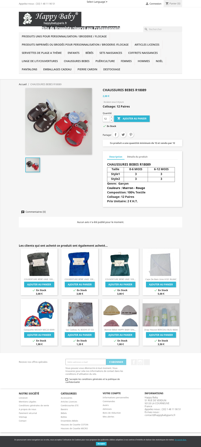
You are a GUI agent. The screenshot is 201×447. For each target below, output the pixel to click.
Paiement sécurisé (28, 413)
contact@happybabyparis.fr (160, 415)
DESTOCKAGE (111, 69)
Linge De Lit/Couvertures (40, 61)
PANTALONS (29, 69)
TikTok (147, 362)
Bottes (64, 417)
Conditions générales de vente (34, 405)
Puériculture (105, 61)
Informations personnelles (116, 397)
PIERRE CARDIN (87, 69)
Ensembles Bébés (69, 420)
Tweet (123, 135)
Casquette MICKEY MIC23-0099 (39, 329)
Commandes (109, 401)
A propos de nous (27, 409)
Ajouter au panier (132, 118)
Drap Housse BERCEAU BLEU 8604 (161, 329)
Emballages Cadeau (57, 69)
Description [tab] (115, 156)
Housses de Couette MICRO (74, 428)
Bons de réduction (112, 412)
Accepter (101, 444)
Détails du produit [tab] (137, 156)
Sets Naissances (110, 53)
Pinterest (131, 135)
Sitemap (23, 417)
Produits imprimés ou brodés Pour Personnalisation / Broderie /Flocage (75, 44)
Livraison (23, 397)
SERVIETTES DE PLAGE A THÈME (42, 53)
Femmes (126, 61)
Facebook (134, 362)
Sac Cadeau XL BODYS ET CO (80, 329)
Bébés (89, 53)
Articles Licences (147, 44)
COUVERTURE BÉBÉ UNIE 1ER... (39, 279)
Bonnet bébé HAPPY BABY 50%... (120, 329)
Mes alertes (108, 416)
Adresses (107, 409)
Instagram (140, 362)
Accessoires (66, 397)
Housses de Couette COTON (74, 424)
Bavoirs (64, 409)
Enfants (73, 53)
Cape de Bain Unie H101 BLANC (161, 279)
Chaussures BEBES (76, 61)
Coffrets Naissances (143, 53)
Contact (22, 420)
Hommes (144, 61)
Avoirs (106, 405)
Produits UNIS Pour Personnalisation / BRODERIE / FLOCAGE (64, 36)
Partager (115, 135)
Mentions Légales (27, 401)
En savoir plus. (181, 440)
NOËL (159, 61)
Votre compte (112, 393)
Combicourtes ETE (70, 405)
